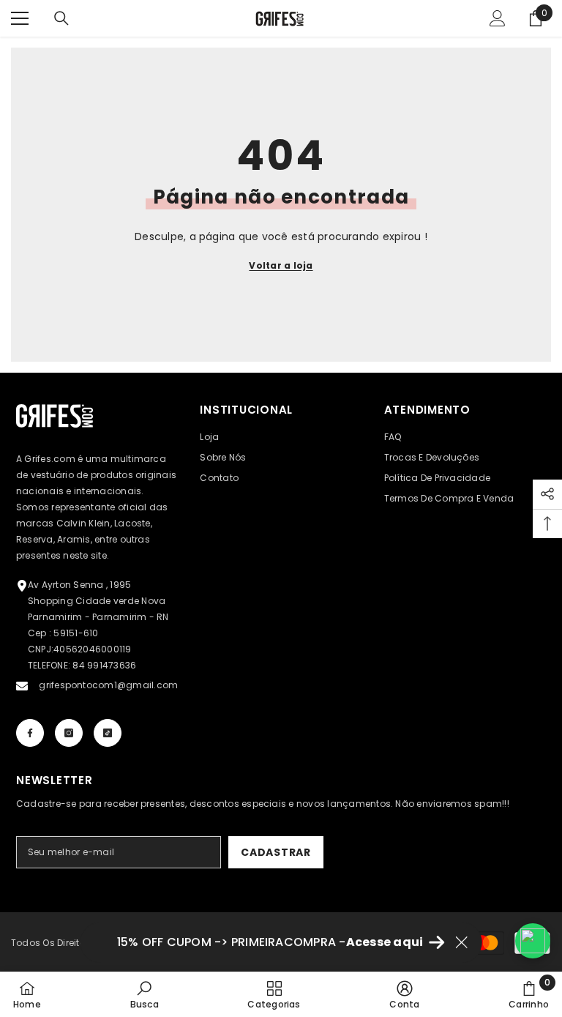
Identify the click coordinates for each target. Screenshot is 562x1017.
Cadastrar (275, 852)
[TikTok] (107, 733)
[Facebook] (30, 733)
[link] (144, 994)
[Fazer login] (498, 18)
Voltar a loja (280, 265)
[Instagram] (69, 733)
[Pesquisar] (61, 18)
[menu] (20, 18)
